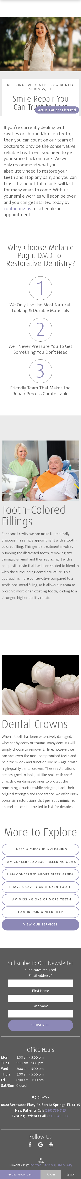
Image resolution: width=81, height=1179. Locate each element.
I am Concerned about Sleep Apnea (40, 874)
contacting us (17, 209)
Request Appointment (20, 1174)
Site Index (49, 1165)
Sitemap (36, 1165)
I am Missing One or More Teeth (40, 899)
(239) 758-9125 (55, 1110)
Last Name (41, 1006)
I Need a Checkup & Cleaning (40, 849)
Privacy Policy (64, 1165)
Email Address (40, 976)
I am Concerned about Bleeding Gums (40, 862)
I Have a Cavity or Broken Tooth (40, 887)
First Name (40, 991)
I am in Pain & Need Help (40, 912)
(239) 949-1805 (58, 1116)
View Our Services (40, 924)
